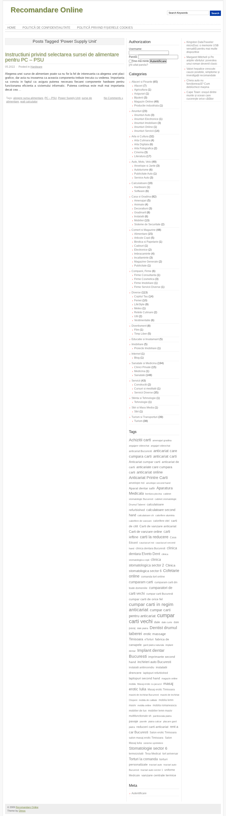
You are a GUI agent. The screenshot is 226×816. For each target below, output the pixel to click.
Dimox (22, 810)
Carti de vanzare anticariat (157, 526)
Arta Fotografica (143, 148)
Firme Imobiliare (144, 283)
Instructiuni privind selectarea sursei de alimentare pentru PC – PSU (62, 57)
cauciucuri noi (146, 542)
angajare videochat (139, 445)
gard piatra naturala (153, 645)
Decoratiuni (141, 208)
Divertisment (139, 325)
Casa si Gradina (141, 196)
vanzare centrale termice (158, 775)
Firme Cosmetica (144, 279)
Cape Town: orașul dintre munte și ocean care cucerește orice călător (201, 95)
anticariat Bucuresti (140, 451)
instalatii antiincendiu (141, 667)
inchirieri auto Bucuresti (154, 662)
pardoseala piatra (162, 716)
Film (136, 329)
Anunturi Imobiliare (145, 123)
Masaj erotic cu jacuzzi (149, 684)
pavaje (133, 721)
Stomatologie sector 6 (148, 748)
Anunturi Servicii (144, 130)
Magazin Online (143, 101)
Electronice (141, 249)
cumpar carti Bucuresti (159, 593)
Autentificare (139, 793)
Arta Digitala (141, 144)
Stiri (136, 411)
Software (139, 191)
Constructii (140, 384)
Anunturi (137, 111)
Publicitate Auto (143, 173)
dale (157, 622)
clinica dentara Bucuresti (150, 548)
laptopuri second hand (144, 678)
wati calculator (29, 101)
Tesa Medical (153, 753)
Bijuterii (138, 97)
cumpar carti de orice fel (146, 599)
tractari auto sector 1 (152, 770)
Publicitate (140, 265)
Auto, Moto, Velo (141, 161)
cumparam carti (141, 582)
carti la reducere (154, 537)
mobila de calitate (148, 700)
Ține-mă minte (140, 61)
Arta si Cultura (140, 136)
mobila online (144, 705)
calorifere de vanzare (140, 521)
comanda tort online (153, 576)
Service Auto (141, 177)
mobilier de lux (138, 710)
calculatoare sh (145, 515)
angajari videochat (160, 445)
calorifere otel (161, 520)
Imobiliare (137, 344)
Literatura (140, 156)
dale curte (167, 622)
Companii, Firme (141, 271)
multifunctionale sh (140, 715)
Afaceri (138, 85)
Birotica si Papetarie (146, 241)
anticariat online (150, 472)
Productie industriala (146, 105)
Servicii (136, 380)
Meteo (138, 308)
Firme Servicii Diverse (147, 287)
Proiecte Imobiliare (145, 348)
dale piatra (142, 628)
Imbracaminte (142, 253)
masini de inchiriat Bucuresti (144, 694)
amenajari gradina (162, 440)
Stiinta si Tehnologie (144, 398)
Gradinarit (140, 212)
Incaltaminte (141, 257)
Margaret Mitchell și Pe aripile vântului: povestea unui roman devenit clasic (201, 60)
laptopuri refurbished (155, 672)
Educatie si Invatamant (145, 339)
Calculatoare (139, 183)
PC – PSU (51, 98)
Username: (135, 48)
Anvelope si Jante (145, 165)
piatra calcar (155, 721)
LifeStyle (139, 304)
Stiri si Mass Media (143, 407)
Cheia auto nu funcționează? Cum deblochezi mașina (198, 84)
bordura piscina (153, 493)
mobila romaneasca (165, 705)
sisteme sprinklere (153, 743)
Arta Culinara (142, 140)
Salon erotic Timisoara (163, 732)
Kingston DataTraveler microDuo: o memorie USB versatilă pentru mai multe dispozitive (202, 47)
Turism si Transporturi (145, 417)
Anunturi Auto (142, 115)
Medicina (139, 371)
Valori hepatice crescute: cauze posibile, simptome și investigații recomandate (203, 72)
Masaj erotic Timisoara (161, 689)
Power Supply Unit (69, 98)
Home (11, 27)
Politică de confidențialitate (46, 27)
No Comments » (113, 98)
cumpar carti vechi (152, 618)
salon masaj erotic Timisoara (146, 737)
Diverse (136, 292)
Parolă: (133, 56)
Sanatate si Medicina (144, 363)
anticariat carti (165, 456)
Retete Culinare (143, 312)
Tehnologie (141, 402)
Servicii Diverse (143, 392)
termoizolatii (136, 753)
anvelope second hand (158, 483)
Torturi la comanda (143, 759)
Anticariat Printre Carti (148, 477)
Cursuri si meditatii (145, 388)
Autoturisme (141, 169)
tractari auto (155, 764)
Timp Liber (140, 333)
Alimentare (140, 233)
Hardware (36, 66)
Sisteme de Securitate (147, 224)
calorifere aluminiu (165, 515)
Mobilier (139, 220)
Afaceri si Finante (142, 81)
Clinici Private (142, 367)
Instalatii (139, 216)
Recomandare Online (47, 10)
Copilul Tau (141, 296)
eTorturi (149, 639)
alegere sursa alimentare (28, 98)
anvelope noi (137, 482)
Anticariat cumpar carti (144, 462)
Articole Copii (142, 237)
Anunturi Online (143, 127)
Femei (138, 300)
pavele (143, 721)
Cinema (139, 152)
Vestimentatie (142, 320)
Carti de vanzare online (145, 531)
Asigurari (139, 93)
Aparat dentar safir (142, 488)
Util (136, 316)
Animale (139, 204)
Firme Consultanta (145, 275)
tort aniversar (170, 753)
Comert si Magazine (144, 229)
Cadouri (139, 245)
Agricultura (140, 89)
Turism (138, 421)
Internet (136, 353)
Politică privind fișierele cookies (105, 27)
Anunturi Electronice (146, 119)
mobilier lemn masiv (160, 710)
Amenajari (140, 200)
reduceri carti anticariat (152, 726)
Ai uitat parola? (139, 64)
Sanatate (139, 375)
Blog (137, 357)
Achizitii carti (140, 440)
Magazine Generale (146, 261)
